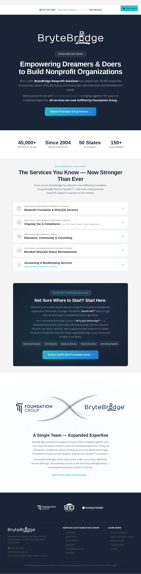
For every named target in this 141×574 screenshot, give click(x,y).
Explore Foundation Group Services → (70, 111)
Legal (115, 565)
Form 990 (70, 552)
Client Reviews (117, 544)
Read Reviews (95, 9)
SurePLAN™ (71, 532)
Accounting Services (75, 548)
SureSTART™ (71, 536)
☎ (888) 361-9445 (16, 548)
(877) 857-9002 (48, 9)
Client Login (131, 8)
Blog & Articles (117, 540)
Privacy (108, 565)
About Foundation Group (122, 536)
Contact (114, 548)
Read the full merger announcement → (70, 475)
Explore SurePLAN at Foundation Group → (70, 355)
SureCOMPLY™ (72, 540)
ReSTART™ (70, 544)
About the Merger (119, 532)
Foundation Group (65, 96)
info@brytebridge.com (18, 552)
